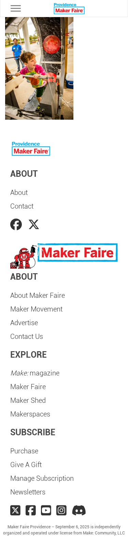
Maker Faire (28, 387)
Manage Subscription (42, 478)
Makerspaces (30, 414)
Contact (21, 206)
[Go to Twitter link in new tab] (34, 224)
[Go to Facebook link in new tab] (17, 224)
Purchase (24, 451)
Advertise (24, 323)
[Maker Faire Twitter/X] (15, 510)
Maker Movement (36, 309)
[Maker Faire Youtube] (46, 510)
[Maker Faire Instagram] (61, 510)
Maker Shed (28, 400)
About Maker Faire (37, 295)
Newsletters (27, 492)
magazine (34, 373)
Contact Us (26, 336)
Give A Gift (26, 465)
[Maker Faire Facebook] (31, 510)
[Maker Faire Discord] (79, 510)
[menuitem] (64, 192)
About (19, 192)
